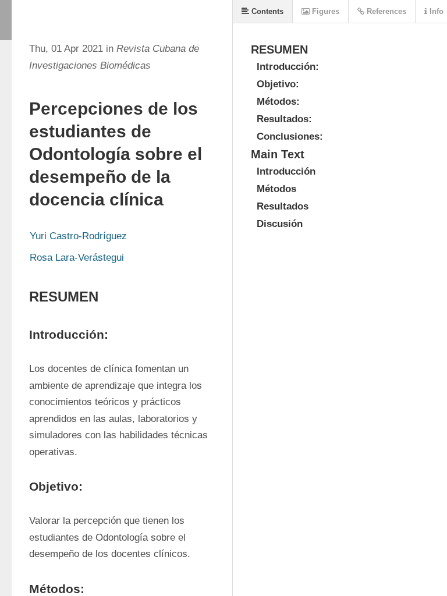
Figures (324, 11)
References (385, 11)
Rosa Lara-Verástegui (77, 257)
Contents (266, 11)
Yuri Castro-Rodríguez (78, 236)
